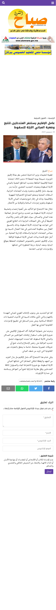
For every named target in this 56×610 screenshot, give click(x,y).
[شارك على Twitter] (36, 388)
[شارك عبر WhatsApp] (22, 388)
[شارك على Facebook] (49, 388)
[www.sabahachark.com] (28, 21)
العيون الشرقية (40, 118)
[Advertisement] (28, 85)
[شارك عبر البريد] (8, 388)
